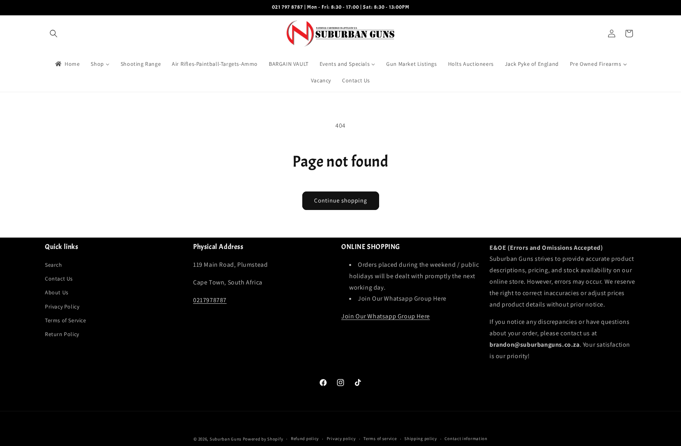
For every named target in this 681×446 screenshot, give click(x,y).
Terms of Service (65, 320)
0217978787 (210, 300)
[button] (53, 33)
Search (53, 264)
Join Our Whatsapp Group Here (385, 316)
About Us (57, 292)
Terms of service (379, 438)
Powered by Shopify (263, 439)
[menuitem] (66, 64)
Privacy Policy (62, 306)
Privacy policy (341, 438)
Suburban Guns (226, 439)
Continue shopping (340, 200)
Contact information (466, 438)
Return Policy (62, 334)
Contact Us (59, 278)
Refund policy (305, 438)
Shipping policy (420, 438)
